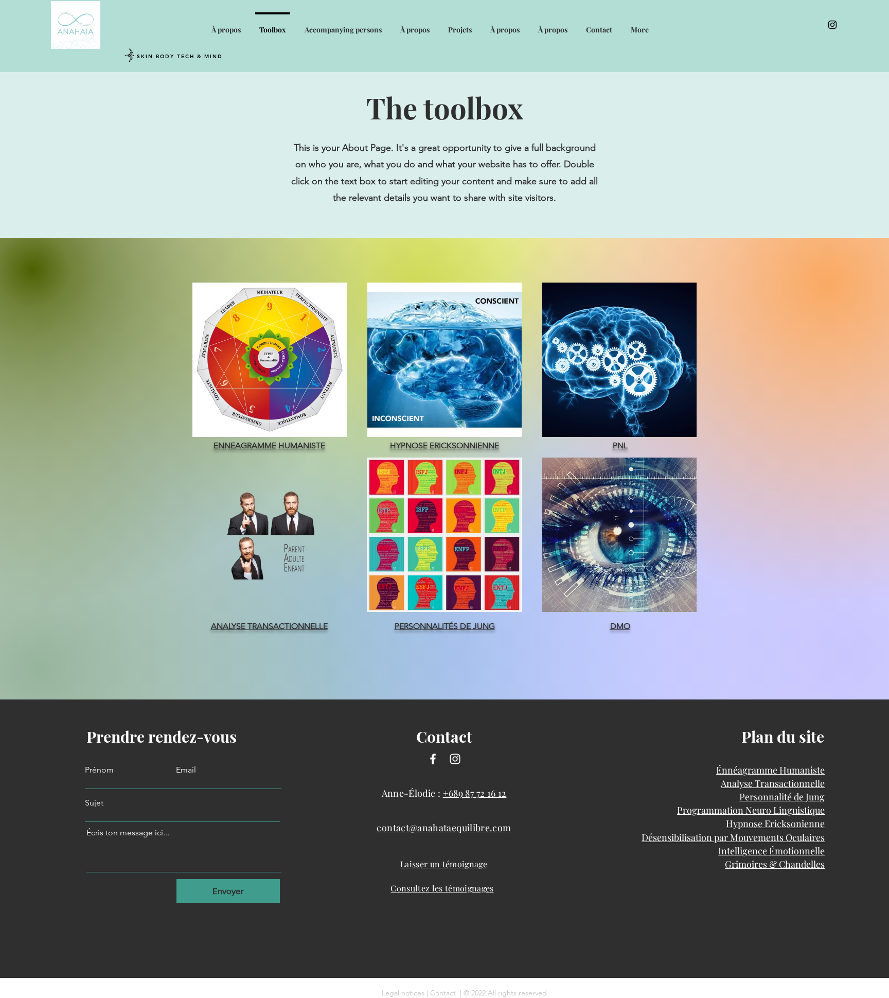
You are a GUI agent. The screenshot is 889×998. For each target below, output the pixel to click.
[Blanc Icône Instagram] (455, 759)
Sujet (94, 803)
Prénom (99, 770)
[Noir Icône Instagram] (832, 24)
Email (186, 770)
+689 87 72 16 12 (475, 793)
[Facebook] (433, 759)
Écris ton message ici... (127, 833)
